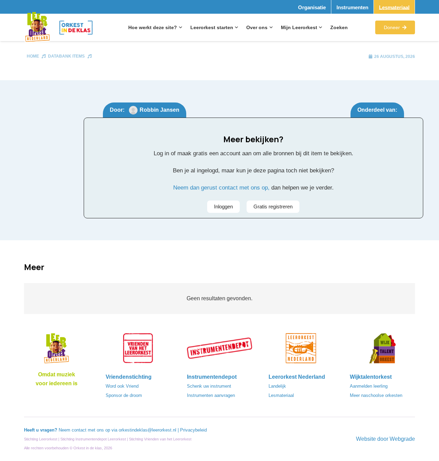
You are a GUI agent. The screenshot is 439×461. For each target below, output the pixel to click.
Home (33, 56)
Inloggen (223, 206)
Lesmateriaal (281, 395)
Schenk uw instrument (209, 386)
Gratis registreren (273, 206)
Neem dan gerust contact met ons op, (221, 187)
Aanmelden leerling (369, 386)
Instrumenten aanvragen (211, 395)
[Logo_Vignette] (37, 27)
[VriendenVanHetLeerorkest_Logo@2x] (138, 350)
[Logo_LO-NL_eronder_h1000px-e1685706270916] (56, 350)
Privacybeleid (193, 430)
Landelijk (277, 386)
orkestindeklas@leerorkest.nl (147, 430)
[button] (179, 27)
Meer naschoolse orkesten (376, 395)
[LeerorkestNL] (301, 350)
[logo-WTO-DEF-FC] (382, 350)
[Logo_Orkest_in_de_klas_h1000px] (76, 27)
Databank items (66, 56)
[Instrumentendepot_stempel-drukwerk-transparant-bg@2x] (219, 350)
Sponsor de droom (124, 395)
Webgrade (402, 439)
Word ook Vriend (122, 386)
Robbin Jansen (159, 110)
